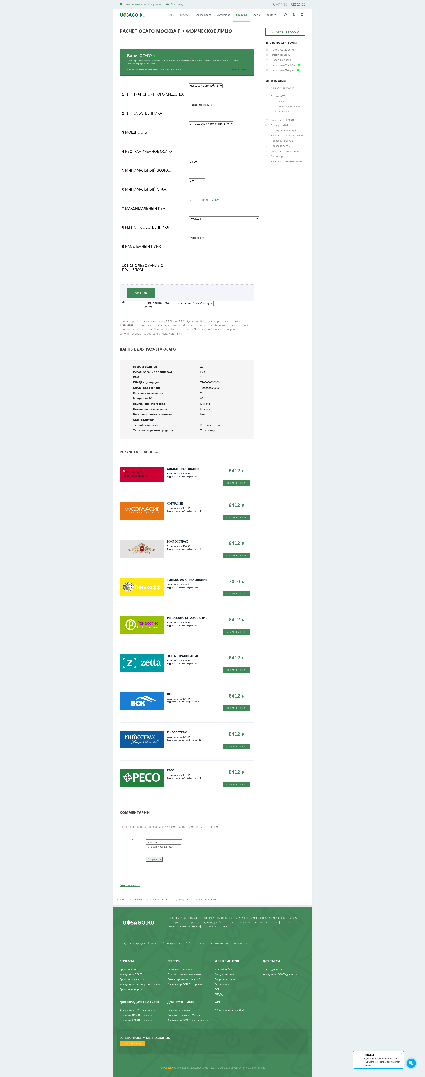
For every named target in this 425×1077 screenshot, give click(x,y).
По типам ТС (278, 96)
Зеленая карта (202, 14)
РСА (217, 989)
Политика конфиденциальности (228, 943)
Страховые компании (179, 969)
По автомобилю (280, 111)
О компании (222, 984)
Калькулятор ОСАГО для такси (280, 974)
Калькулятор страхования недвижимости (288, 135)
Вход (123, 943)
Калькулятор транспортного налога (288, 151)
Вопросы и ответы (225, 979)
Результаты (185, 899)
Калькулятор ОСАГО (161, 899)
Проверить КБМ (208, 200)
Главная (121, 899)
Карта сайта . (168, 1067)
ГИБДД (219, 994)
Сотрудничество (224, 974)
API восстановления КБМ (229, 1010)
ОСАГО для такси (272, 969)
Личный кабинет (224, 969)
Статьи (257, 14)
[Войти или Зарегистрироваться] (294, 14)
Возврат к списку (130, 885)
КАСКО (184, 14)
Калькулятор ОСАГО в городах (184, 984)
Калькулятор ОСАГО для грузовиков (187, 1020)
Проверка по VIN (280, 145)
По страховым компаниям (286, 106)
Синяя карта (278, 156)
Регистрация (137, 943)
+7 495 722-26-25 (281, 49)
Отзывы (199, 943)
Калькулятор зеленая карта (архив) (288, 161)
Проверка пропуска (282, 140)
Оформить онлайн (236, 483)
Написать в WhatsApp (284, 65)
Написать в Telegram (283, 70)
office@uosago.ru (178, 4)
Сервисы (241, 14)
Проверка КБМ (128, 969)
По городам (277, 101)
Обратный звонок (281, 59)
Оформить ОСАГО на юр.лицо (137, 1015)
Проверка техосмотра (283, 130)
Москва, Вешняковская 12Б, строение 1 (143, 4)
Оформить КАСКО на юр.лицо (137, 1020)
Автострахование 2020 (177, 943)
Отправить (154, 859)
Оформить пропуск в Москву (183, 1015)
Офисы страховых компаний (183, 979)
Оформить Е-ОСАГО (285, 31)
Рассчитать (140, 292)
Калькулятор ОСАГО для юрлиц (138, 1010)
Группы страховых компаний (184, 974)
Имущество (223, 14)
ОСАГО (170, 14)
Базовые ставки (238, 69)
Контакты (272, 14)
